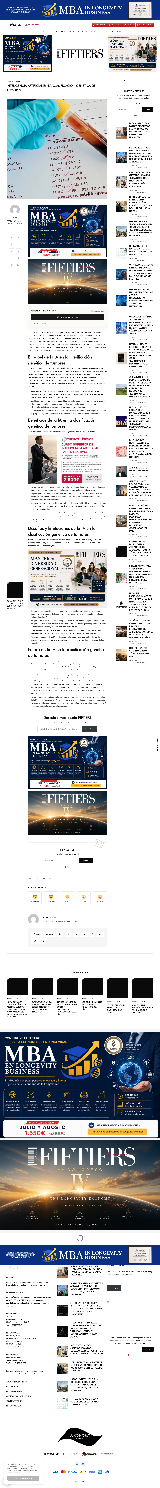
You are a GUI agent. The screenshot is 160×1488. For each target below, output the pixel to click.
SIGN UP (104, 750)
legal (105, 756)
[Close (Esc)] (125, 719)
